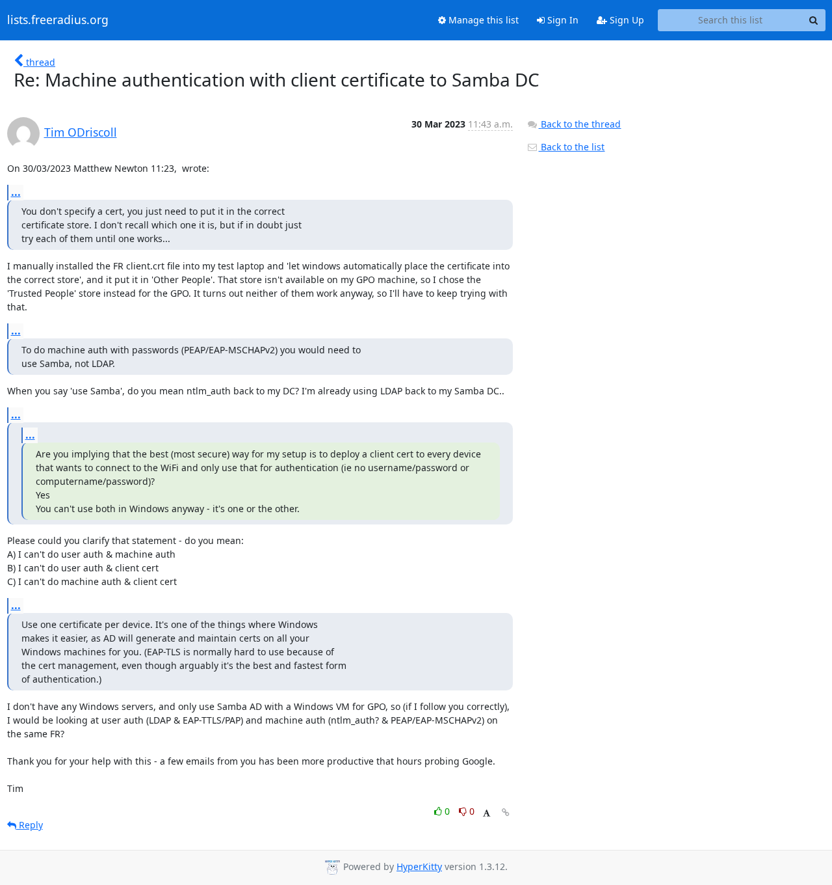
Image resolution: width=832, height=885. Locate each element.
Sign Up (625, 20)
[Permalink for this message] (506, 812)
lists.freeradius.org (58, 20)
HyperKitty (419, 866)
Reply (29, 825)
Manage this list (482, 20)
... (16, 192)
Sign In (561, 20)
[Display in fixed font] (486, 813)
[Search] (814, 20)
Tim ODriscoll (80, 132)
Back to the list (571, 147)
